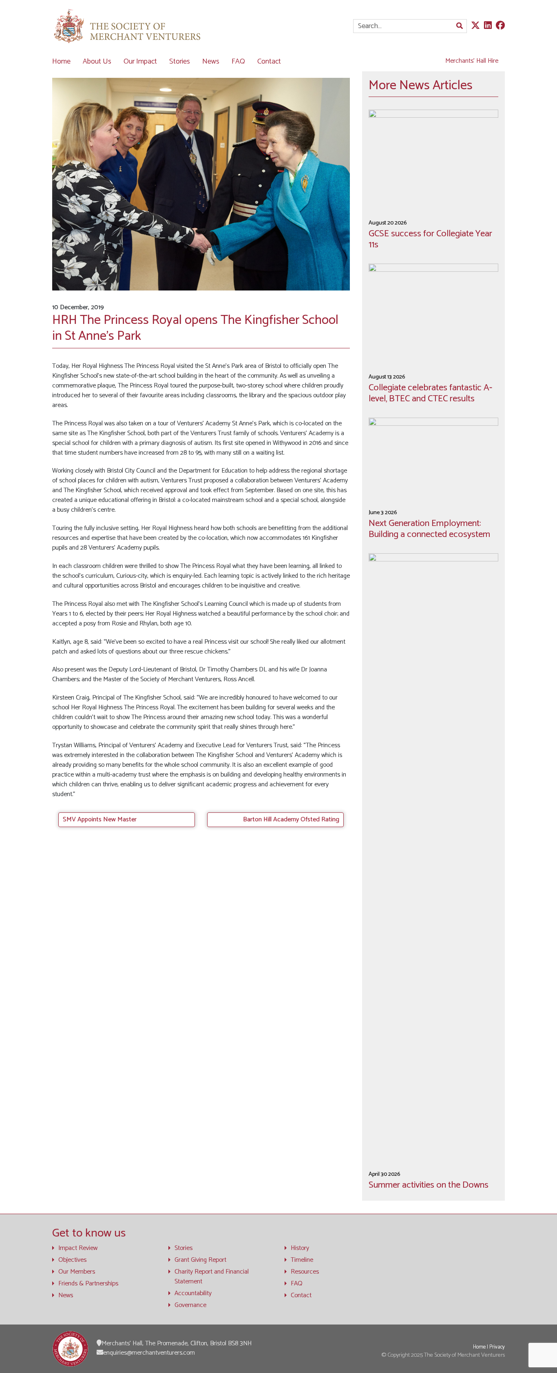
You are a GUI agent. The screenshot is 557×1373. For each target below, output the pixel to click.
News (210, 61)
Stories (179, 61)
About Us (97, 61)
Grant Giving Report (200, 1260)
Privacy (497, 1347)
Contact (269, 61)
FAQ (238, 61)
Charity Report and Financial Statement (212, 1277)
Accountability (193, 1293)
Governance (190, 1305)
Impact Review (77, 1248)
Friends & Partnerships (88, 1284)
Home (61, 61)
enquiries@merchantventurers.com (149, 1352)
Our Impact (140, 61)
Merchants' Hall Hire (471, 60)
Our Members (76, 1272)
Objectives (72, 1260)
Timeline (302, 1260)
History (300, 1248)
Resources (305, 1272)
